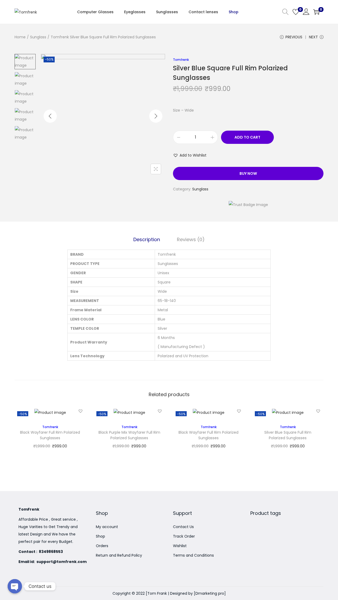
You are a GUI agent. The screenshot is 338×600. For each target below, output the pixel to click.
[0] (296, 12)
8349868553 (50, 551)
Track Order (184, 536)
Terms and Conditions (193, 555)
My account (107, 526)
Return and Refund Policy (119, 555)
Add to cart (247, 137)
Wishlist (180, 545)
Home (20, 37)
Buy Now (248, 173)
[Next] (155, 116)
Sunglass (38, 37)
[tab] (146, 239)
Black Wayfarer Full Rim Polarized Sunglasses (50, 433)
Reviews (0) (191, 239)
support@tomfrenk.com (61, 561)
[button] (189, 155)
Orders (102, 545)
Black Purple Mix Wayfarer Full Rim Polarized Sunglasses (129, 433)
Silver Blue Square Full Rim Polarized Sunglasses (287, 433)
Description (146, 239)
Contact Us (183, 526)
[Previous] (50, 116)
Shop (100, 536)
